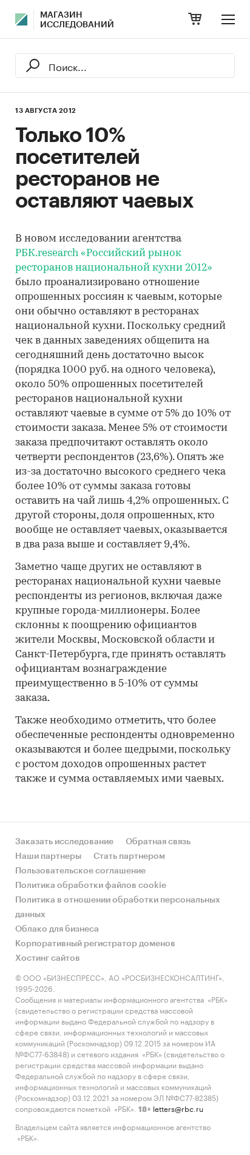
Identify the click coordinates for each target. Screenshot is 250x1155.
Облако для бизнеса (57, 929)
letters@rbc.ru (178, 1108)
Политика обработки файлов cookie (90, 885)
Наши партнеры (48, 856)
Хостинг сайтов (47, 958)
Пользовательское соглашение (80, 871)
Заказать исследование (64, 842)
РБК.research (46, 253)
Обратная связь (158, 842)
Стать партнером (129, 856)
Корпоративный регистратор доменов (95, 944)
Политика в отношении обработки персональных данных (117, 907)
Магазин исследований (77, 20)
